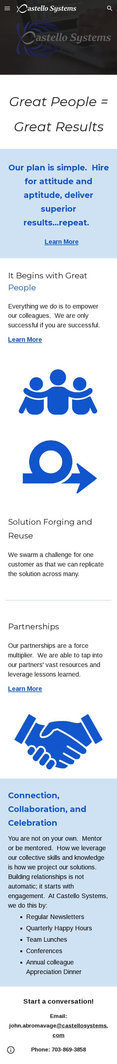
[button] (7, 8)
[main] (58, 112)
